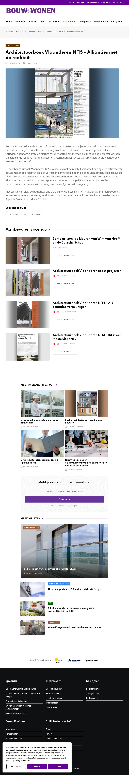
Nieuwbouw (100, 21)
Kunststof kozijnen (54, 698)
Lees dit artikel (63, 255)
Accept (58, 766)
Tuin (43, 21)
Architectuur (69, 21)
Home (9, 21)
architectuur (37, 214)
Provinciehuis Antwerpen (16, 701)
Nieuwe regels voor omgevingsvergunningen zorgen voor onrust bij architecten (86, 463)
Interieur (33, 21)
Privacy (49, 734)
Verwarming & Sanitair (59, 584)
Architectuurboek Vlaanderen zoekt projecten (87, 271)
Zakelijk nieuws (93, 693)
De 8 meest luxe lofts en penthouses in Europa (23, 695)
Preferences (16, 766)
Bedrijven (116, 21)
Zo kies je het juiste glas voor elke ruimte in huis (50, 569)
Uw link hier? (51, 707)
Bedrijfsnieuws (92, 689)
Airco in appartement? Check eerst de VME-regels (75, 589)
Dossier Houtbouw (54, 689)
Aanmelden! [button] (64, 499)
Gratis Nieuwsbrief (14, 738)
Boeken (32, 32)
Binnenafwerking (31, 528)
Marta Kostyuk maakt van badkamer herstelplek (74, 627)
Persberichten (12, 734)
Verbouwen (54, 21)
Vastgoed (84, 21)
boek (25, 214)
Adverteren (80, 2)
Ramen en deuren (53, 693)
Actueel (20, 21)
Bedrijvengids (92, 698)
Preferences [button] (25, 761)
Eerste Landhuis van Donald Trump (21, 689)
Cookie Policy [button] (32, 758)
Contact (70, 2)
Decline (37, 766)
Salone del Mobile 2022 (16, 713)
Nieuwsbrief (92, 2)
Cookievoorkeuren (54, 738)
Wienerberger (52, 703)
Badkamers (54, 622)
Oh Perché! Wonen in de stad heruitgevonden (18, 707)
